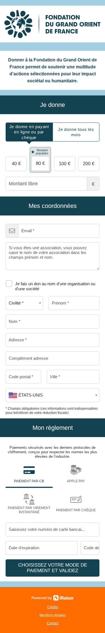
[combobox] (24, 303)
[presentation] (29, 132)
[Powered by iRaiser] (53, 598)
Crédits (52, 607)
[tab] (29, 132)
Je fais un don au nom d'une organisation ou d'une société (55, 286)
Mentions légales (52, 615)
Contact (53, 623)
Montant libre (93, 184)
